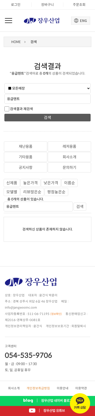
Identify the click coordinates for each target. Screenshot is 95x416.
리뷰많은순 (32, 192)
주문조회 (79, 4)
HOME (16, 42)
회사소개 (69, 157)
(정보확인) (56, 314)
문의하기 (69, 167)
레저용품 (69, 146)
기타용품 (25, 157)
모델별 (11, 192)
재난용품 (25, 146)
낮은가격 (51, 182)
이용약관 (81, 388)
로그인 (15, 4)
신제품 (11, 182)
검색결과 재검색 (21, 109)
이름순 (69, 182)
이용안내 (62, 388)
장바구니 (47, 4)
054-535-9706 (28, 355)
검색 (47, 117)
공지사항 (25, 167)
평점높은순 (56, 192)
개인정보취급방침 (38, 388)
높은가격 (30, 182)
